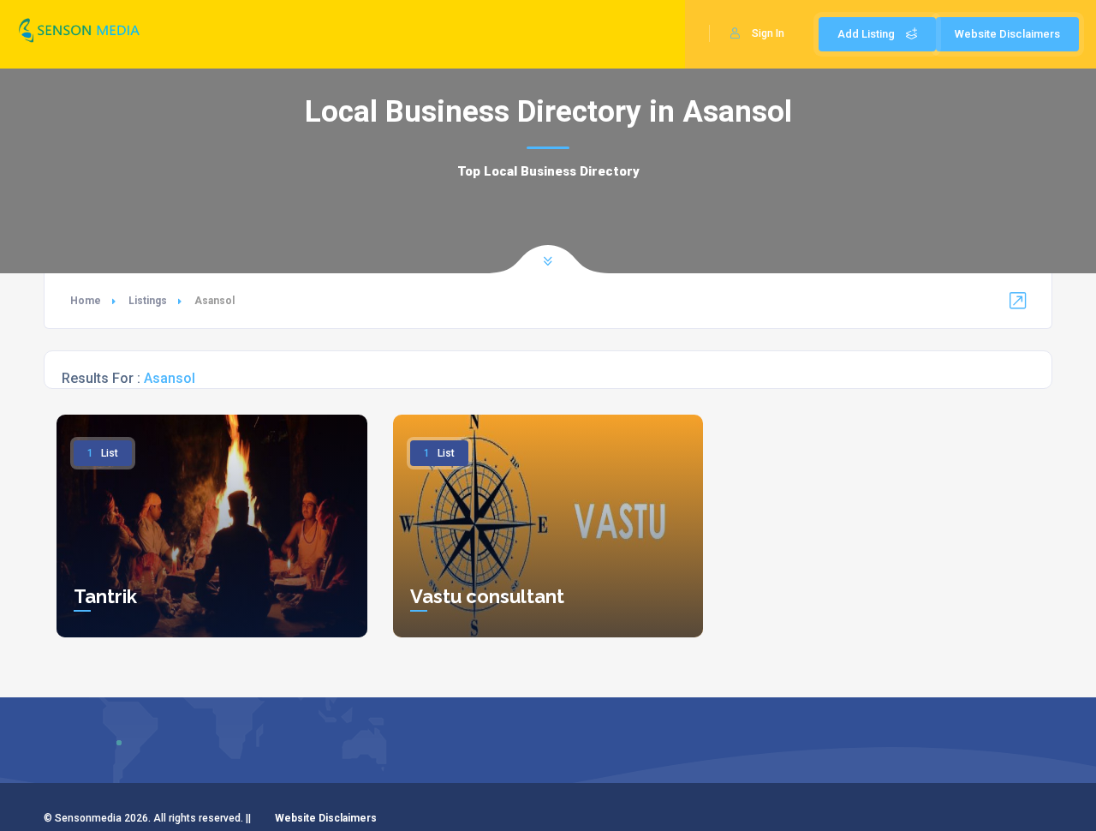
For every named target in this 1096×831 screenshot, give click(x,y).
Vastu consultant (487, 596)
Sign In (768, 33)
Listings (147, 301)
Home (85, 301)
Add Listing (867, 33)
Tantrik (105, 596)
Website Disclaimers (1007, 33)
